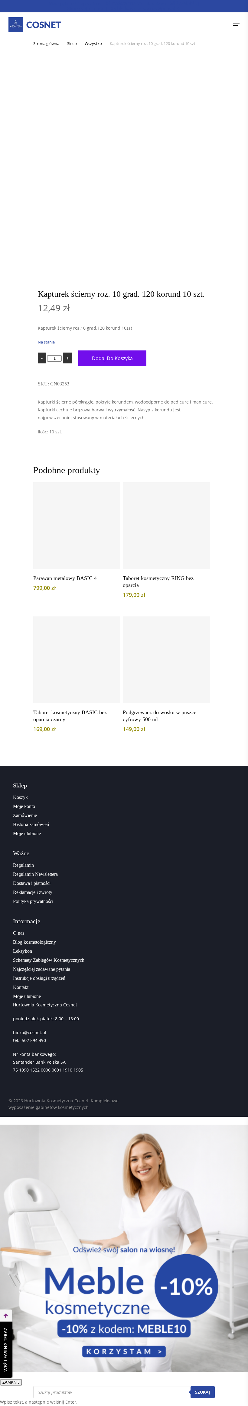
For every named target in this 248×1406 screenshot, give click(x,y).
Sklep (72, 43)
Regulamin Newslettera (35, 874)
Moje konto (24, 806)
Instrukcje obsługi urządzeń (39, 978)
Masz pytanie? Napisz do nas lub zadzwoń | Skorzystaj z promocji (124, 6)
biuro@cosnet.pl (29, 1032)
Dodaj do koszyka (112, 358)
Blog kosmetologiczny (34, 942)
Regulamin (23, 865)
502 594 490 (34, 1040)
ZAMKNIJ (11, 1382)
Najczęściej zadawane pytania (41, 969)
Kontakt (20, 987)
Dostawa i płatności (32, 883)
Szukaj (202, 1392)
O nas (18, 933)
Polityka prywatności (33, 901)
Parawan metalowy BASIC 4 (65, 578)
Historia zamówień (31, 824)
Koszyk (20, 797)
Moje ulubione (27, 833)
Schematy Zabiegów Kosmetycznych (48, 960)
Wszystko (93, 43)
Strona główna (46, 43)
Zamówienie (25, 815)
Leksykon (22, 951)
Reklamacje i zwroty (32, 892)
